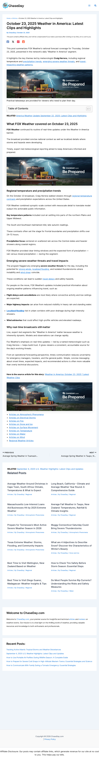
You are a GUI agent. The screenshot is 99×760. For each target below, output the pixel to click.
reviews (82, 619)
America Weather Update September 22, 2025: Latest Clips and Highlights (51, 115)
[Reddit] (23, 41)
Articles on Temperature (20, 431)
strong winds (25, 269)
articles (72, 619)
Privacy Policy (50, 739)
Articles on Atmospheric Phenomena (26, 414)
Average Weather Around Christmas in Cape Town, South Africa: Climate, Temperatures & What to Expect (27, 487)
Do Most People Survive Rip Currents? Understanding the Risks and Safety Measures (71, 583)
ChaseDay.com (23, 619)
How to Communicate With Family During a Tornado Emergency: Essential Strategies (41, 665)
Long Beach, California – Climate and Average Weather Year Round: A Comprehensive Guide (70, 487)
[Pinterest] (18, 41)
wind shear (25, 272)
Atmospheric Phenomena (35, 515)
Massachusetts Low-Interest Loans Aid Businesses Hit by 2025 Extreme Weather (26, 507)
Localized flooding (15, 310)
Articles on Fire (16, 421)
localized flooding (40, 269)
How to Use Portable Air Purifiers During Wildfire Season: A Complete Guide (37, 657)
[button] (95, 5)
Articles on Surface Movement (23, 427)
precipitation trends (32, 61)
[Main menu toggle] (89, 5)
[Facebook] (8, 41)
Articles (10, 494)
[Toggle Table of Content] (87, 109)
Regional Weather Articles (21, 440)
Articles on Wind (17, 437)
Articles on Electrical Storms (22, 418)
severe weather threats (63, 61)
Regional (29, 494)
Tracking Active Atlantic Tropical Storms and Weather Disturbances (33, 650)
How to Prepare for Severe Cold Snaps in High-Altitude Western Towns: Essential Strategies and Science (49, 661)
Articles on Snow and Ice (21, 424)
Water (71, 591)
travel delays (49, 279)
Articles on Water (17, 434)
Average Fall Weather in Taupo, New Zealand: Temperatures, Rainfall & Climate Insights (70, 507)
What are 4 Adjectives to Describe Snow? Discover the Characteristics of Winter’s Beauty (71, 545)
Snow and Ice (74, 553)
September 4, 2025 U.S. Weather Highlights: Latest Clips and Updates (50, 469)
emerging (47, 61)
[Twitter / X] (13, 41)
